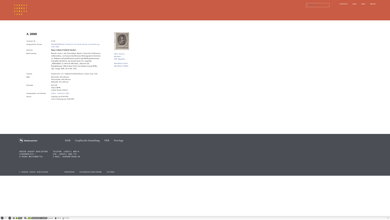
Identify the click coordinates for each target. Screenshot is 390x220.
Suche (354, 4)
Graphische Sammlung (87, 140)
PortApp (118, 140)
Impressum (69, 172)
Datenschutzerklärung (91, 172)
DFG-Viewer (119, 54)
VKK (106, 140)
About (363, 4)
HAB (67, 140)
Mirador (117, 56)
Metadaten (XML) (121, 66)
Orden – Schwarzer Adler (60, 93)
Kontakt (373, 4)
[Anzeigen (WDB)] (121, 49)
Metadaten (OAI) (121, 63)
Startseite (344, 4)
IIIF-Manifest (119, 59)
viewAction (44, 218)
